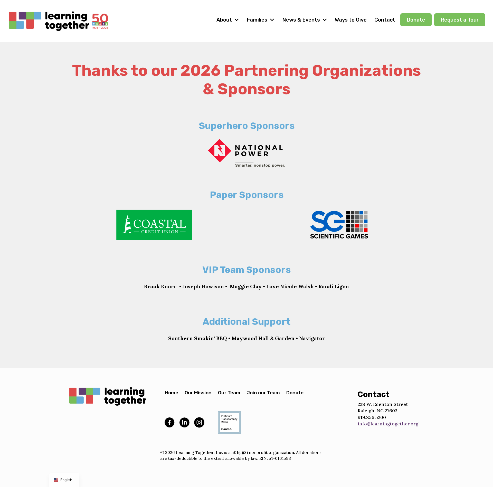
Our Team (229, 393)
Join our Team (263, 393)
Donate (295, 393)
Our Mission (198, 393)
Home (171, 393)
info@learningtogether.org (388, 424)
